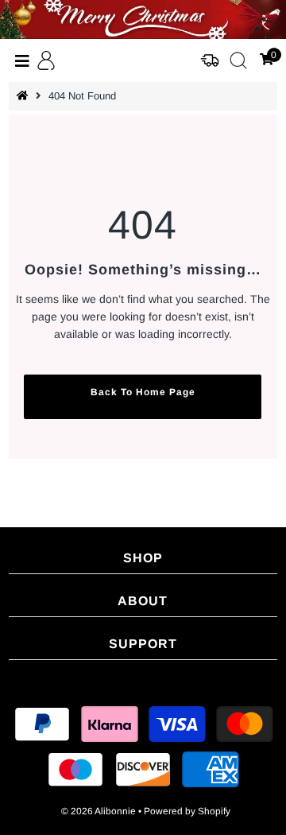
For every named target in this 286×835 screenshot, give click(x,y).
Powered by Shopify (187, 811)
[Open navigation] (22, 60)
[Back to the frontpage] (25, 96)
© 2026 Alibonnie (98, 811)
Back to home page (143, 392)
